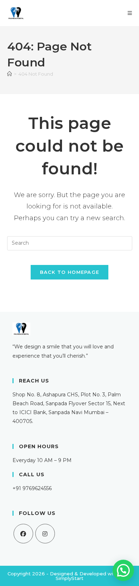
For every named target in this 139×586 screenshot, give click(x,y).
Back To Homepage (69, 272)
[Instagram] (45, 533)
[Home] (9, 74)
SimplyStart (69, 578)
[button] (123, 570)
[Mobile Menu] (130, 13)
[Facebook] (23, 533)
